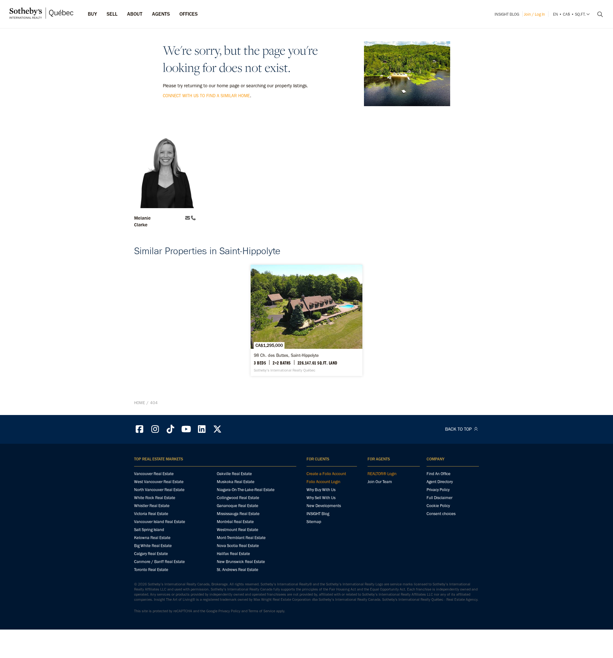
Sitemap (313, 521)
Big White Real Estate (153, 545)
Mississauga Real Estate (238, 513)
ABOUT (134, 14)
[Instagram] (155, 429)
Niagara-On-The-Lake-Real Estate (246, 489)
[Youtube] (186, 429)
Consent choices (441, 513)
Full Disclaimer (439, 497)
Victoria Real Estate (151, 513)
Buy (92, 14)
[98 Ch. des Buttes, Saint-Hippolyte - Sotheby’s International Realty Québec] (306, 320)
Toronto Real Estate (151, 569)
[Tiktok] (170, 429)
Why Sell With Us (321, 497)
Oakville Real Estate (234, 473)
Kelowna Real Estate (152, 537)
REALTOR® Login (382, 473)
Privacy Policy (438, 489)
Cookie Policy (438, 505)
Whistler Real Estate (152, 505)
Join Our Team (379, 481)
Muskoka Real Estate (235, 481)
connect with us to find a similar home (206, 95)
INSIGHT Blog (507, 14)
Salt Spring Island (149, 529)
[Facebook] (139, 429)
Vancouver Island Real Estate (159, 521)
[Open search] (597, 14)
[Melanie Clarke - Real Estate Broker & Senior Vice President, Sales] (165, 167)
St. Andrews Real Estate (237, 569)
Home (139, 402)
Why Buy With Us (321, 489)
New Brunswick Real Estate (241, 561)
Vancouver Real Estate (154, 473)
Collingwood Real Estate (238, 497)
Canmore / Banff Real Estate (159, 561)
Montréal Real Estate (235, 521)
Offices (188, 14)
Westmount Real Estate (237, 529)
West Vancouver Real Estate (159, 481)
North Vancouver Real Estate (159, 489)
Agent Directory (440, 481)
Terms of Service (261, 611)
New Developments (323, 505)
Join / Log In (534, 14)
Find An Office (438, 473)
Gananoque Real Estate (237, 505)
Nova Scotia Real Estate (238, 545)
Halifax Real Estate (233, 553)
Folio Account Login (323, 481)
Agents (161, 14)
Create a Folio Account (326, 473)
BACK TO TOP (459, 429)
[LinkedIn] (201, 429)
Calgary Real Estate (151, 553)
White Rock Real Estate (154, 497)
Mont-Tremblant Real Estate (241, 537)
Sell (112, 14)
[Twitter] (217, 429)
